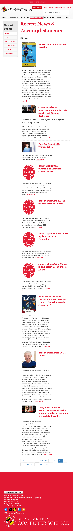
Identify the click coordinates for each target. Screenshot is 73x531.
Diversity (60, 17)
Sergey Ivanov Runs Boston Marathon (52, 46)
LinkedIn (19, 509)
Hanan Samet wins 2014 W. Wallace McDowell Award (51, 202)
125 (55, 461)
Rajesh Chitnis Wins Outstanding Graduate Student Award (49, 168)
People (5, 17)
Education (24, 17)
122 (41, 461)
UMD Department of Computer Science (17, 9)
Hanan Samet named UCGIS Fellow (52, 354)
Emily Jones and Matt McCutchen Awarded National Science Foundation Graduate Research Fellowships (53, 412)
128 (23, 464)
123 (46, 461)
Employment (37, 7)
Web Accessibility (9, 513)
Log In (69, 7)
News (7, 33)
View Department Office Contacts (13, 492)
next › (41, 464)
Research (14, 17)
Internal (50, 7)
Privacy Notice (20, 513)
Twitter (10, 509)
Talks (6, 37)
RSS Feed (23, 509)
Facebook (5, 509)
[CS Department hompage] (36, 520)
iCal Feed (8, 49)
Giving (68, 17)
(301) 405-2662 (17, 506)
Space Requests (60, 7)
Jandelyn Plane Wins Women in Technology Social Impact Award (52, 266)
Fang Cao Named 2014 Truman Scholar (49, 145)
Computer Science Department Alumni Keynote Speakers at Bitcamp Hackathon (52, 111)
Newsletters (9, 53)
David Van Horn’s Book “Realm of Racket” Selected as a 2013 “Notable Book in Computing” (52, 301)
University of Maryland (37, 2)
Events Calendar (10, 41)
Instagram (14, 509)
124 (51, 461)
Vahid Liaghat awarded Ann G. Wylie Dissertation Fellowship (53, 236)
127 (65, 461)
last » (47, 464)
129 (27, 464)
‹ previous (31, 461)
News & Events (36, 17)
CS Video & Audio (10, 45)
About (45, 7)
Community (49, 17)
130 (32, 464)
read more (45, 138)
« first (24, 461)
